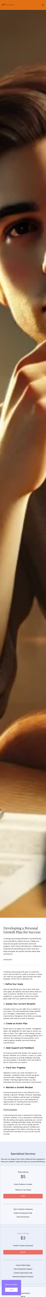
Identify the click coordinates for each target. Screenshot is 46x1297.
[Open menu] (43, 5)
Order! (23, 1196)
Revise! (23, 1252)
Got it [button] (11, 1290)
